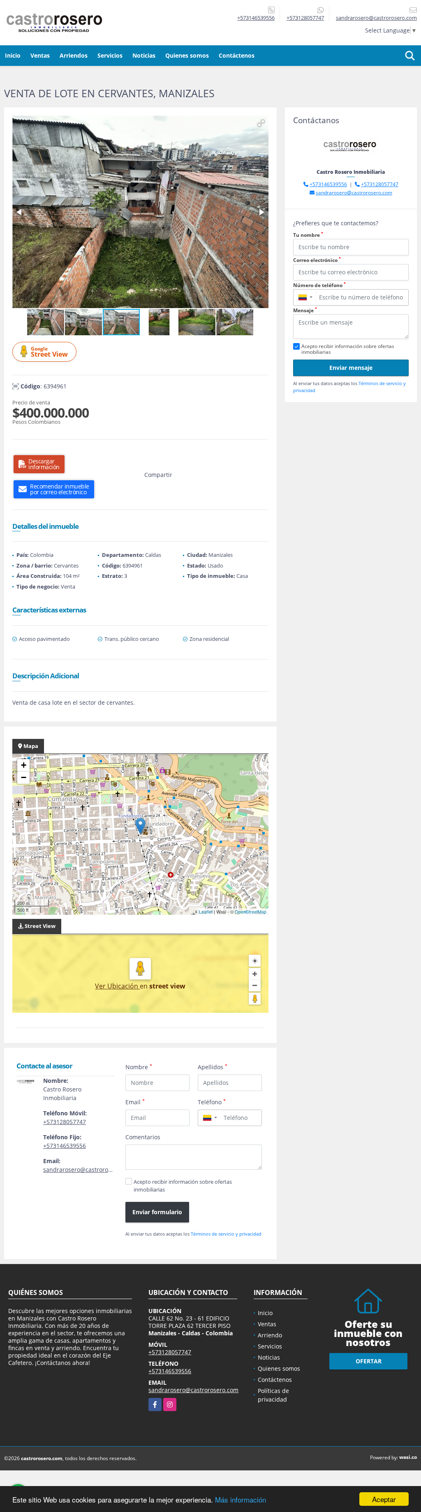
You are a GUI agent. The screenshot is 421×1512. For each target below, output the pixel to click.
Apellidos (212, 1067)
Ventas (40, 55)
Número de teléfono (319, 285)
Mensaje (305, 310)
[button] (261, 123)
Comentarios (142, 1137)
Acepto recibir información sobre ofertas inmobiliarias (183, 1185)
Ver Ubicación (117, 986)
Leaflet (206, 911)
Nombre (138, 1067)
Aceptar (384, 1499)
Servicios (110, 55)
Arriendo (270, 1335)
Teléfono (212, 1102)
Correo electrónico (317, 260)
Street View (49, 352)
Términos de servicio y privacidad (226, 1234)
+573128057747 (305, 17)
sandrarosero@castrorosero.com (88, 1169)
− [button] (23, 777)
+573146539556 (256, 17)
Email (135, 1102)
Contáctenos (236, 55)
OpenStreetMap (250, 911)
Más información (240, 1499)
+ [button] (23, 765)
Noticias (143, 55)
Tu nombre (308, 234)
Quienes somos (187, 55)
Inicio (13, 55)
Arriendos (74, 55)
